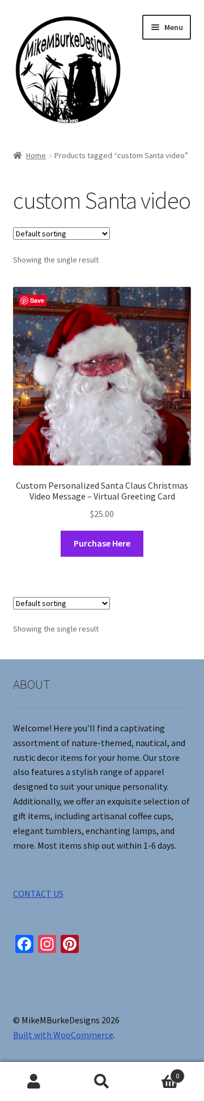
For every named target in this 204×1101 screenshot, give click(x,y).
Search (102, 1081)
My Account (34, 1081)
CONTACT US (38, 893)
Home (36, 155)
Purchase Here (102, 543)
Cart (157, 1072)
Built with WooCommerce (63, 1034)
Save (37, 300)
